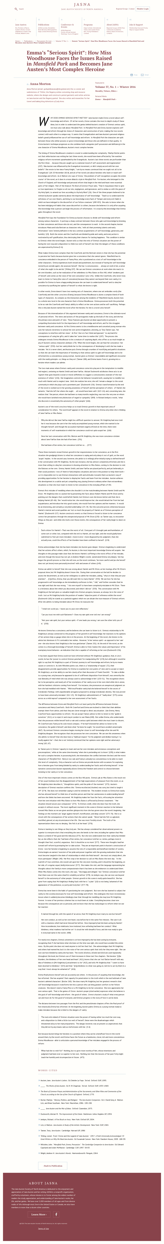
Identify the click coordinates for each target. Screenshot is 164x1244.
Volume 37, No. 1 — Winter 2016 (115, 87)
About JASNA (112, 25)
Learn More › (39, 1214)
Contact (131, 9)
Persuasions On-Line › (44, 41)
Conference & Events (67, 26)
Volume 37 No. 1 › (62, 41)
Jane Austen (20, 25)
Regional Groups (122, 9)
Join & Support (136, 25)
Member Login (143, 9)
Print (135, 75)
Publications (43, 25)
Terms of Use (43, 1228)
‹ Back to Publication (52, 1165)
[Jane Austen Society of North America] (82, 6)
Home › (18, 41)
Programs (88, 25)
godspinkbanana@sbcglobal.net (56, 89)
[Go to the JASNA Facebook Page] (56, 1214)
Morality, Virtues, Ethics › (106, 91)
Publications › (28, 41)
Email (147, 75)
